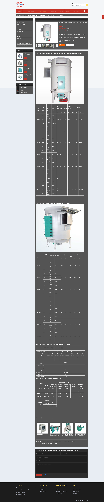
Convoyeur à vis (20, 26)
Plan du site (43, 491)
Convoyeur (19, 29)
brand (60, 26)
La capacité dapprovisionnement (65, 31)
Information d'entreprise (61, 487)
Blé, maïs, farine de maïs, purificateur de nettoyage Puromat (28, 75)
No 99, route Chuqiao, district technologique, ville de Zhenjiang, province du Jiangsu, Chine (27, 488)
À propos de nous (30, 11)
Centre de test (59, 493)
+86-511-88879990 (23, 92)
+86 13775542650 (85, 3)
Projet (61, 11)
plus (25, 58)
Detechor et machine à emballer (23, 40)
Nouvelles (53, 11)
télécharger (70, 44)
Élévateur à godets (20, 22)
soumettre (39, 474)
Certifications (43, 489)
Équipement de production (62, 491)
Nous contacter (76, 11)
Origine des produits (63, 28)
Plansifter (18, 36)
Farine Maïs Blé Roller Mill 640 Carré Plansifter (28, 68)
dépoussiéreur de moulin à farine (69, 441)
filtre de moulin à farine (56, 441)
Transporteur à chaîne (21, 24)
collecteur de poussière (46, 441)
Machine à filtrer (31, 15)
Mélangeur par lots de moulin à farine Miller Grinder (27, 61)
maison (18, 15)
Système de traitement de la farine (23, 45)
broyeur (55, 443)
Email (62, 44)
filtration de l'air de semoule (47, 443)
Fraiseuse (19, 38)
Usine (67, 11)
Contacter (19, 485)
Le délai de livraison (63, 30)
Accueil (19, 11)
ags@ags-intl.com (76, 3)
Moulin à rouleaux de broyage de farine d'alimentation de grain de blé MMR (28, 54)
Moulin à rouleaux (20, 33)
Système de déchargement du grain (24, 43)
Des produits (43, 11)
